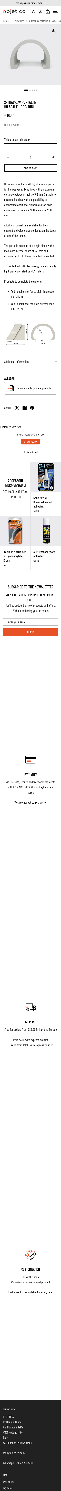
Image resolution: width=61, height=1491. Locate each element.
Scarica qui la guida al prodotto (34, 388)
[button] (26, 90)
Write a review (30, 441)
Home (6, 20)
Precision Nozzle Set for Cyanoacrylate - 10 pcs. (15, 543)
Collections (19, 20)
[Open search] (34, 12)
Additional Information (16, 362)
